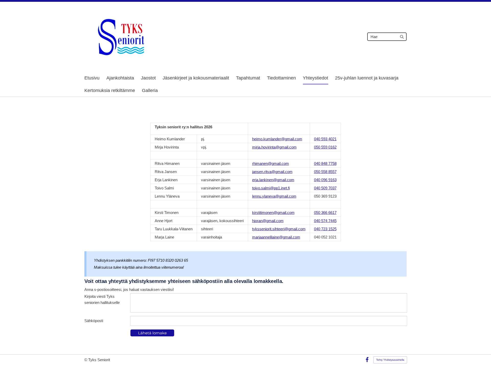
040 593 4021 (325, 139)
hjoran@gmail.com (268, 221)
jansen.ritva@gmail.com (272, 171)
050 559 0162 (325, 147)
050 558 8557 (325, 171)
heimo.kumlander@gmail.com (277, 139)
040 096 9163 (325, 180)
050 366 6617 (325, 212)
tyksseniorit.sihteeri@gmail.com (279, 229)
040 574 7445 (325, 221)
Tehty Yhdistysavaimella (390, 359)
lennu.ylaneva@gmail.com (274, 196)
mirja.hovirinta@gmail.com (274, 147)
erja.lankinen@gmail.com (273, 180)
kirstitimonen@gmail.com (273, 212)
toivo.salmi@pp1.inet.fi (271, 188)
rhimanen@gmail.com (270, 163)
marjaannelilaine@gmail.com (276, 237)
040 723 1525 (325, 229)
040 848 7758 (325, 163)
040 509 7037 (325, 188)
